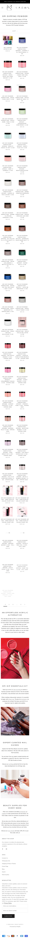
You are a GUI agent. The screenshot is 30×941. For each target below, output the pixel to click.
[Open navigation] (2, 7)
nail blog (11, 764)
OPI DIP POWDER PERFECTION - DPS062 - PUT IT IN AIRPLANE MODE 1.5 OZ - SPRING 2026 (8, 476)
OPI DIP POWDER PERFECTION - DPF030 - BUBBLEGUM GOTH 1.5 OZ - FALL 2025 (22, 592)
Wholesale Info (6, 861)
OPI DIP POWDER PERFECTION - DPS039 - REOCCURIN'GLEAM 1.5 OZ (22, 169)
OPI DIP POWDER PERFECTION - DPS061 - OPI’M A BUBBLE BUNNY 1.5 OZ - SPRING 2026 (22, 476)
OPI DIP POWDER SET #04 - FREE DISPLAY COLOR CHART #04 (8, 499)
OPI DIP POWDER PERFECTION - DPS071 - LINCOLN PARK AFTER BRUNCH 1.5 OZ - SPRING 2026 (22, 355)
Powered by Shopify (15, 926)
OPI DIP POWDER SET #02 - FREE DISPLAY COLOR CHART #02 (8, 521)
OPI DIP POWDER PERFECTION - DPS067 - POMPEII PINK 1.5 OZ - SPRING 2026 (22, 404)
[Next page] (25, 604)
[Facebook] (2, 849)
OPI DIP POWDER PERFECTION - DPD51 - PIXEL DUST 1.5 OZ (7, 98)
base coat (11, 699)
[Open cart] (22, 8)
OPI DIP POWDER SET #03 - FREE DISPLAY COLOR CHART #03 (22, 499)
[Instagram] (6, 849)
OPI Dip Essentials (16, 689)
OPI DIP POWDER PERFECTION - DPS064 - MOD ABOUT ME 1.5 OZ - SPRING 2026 (8, 452)
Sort (14, 31)
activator (24, 699)
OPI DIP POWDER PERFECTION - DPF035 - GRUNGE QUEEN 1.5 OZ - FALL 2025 (7, 543)
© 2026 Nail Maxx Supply (15, 924)
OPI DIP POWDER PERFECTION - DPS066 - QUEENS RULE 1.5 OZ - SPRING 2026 (8, 428)
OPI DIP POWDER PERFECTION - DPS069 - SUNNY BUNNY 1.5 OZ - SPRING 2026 (22, 379)
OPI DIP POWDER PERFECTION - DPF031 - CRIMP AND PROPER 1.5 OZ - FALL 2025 (7, 592)
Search (4, 872)
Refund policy (5, 874)
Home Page (5, 866)
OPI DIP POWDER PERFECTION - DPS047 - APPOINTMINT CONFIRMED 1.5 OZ (22, 122)
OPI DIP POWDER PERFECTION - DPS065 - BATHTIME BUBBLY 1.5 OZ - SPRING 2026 (22, 428)
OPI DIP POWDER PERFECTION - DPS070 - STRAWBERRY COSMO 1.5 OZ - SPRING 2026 (7, 379)
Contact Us (5, 858)
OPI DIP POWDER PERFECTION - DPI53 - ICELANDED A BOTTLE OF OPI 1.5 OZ (7, 263)
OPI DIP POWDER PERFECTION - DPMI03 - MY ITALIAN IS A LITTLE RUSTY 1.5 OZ (7, 238)
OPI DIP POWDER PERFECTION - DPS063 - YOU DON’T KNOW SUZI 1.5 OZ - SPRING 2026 (22, 452)
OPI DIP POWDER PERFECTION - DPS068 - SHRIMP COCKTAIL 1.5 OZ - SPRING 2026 (7, 404)
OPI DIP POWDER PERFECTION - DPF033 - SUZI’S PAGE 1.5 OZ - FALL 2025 (8, 567)
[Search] (16, 7)
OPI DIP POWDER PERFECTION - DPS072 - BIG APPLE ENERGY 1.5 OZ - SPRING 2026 (7, 355)
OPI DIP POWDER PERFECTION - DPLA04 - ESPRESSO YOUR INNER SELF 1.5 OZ (22, 238)
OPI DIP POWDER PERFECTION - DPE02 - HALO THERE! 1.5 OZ (22, 308)
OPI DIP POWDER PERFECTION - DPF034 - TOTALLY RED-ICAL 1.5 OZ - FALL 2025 (22, 543)
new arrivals (11, 831)
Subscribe (8, 916)
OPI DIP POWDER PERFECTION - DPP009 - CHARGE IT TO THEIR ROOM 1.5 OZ (22, 50)
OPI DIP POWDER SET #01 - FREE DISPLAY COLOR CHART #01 (22, 521)
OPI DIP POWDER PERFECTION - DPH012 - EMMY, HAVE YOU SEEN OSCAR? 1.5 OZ (7, 75)
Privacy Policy (8, 903)
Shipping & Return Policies (9, 863)
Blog (3, 869)
